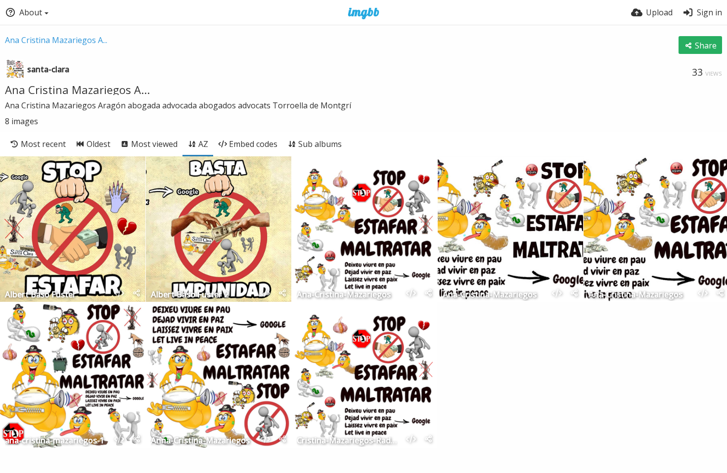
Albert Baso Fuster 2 (189, 295)
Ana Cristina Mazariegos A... (56, 40)
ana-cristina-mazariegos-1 (54, 441)
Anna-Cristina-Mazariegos (200, 441)
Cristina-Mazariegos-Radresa (347, 441)
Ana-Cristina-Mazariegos (344, 295)
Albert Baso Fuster (40, 295)
